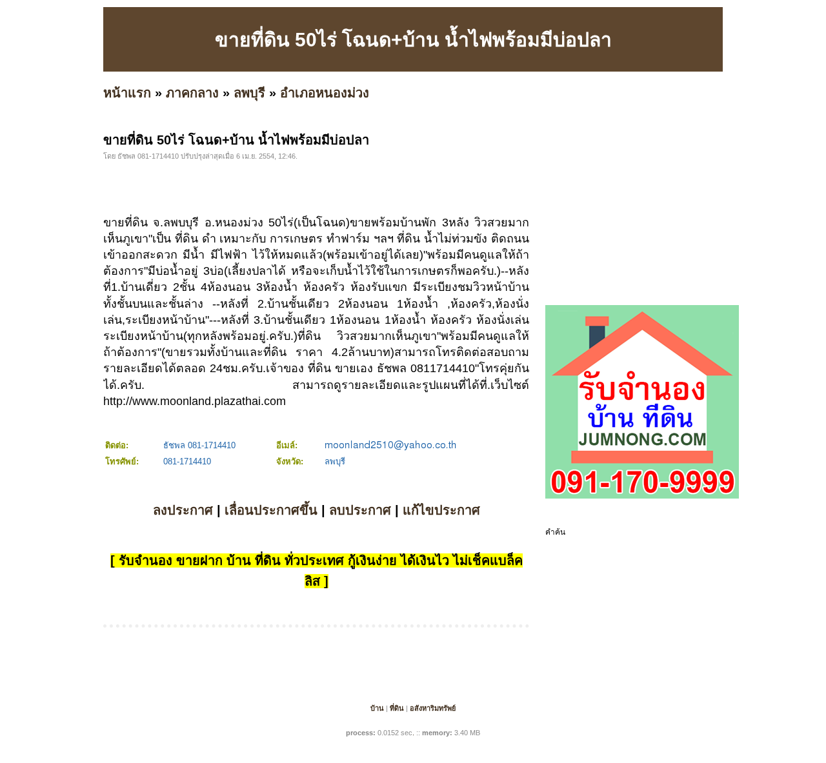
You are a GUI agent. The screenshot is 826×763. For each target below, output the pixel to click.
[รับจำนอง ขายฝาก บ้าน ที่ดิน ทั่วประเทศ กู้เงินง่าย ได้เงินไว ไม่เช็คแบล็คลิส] (642, 495)
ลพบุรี (249, 93)
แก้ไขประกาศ (441, 510)
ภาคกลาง (192, 93)
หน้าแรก (127, 93)
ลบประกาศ (360, 510)
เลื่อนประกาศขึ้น (271, 510)
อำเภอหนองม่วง (324, 93)
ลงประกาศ (183, 510)
